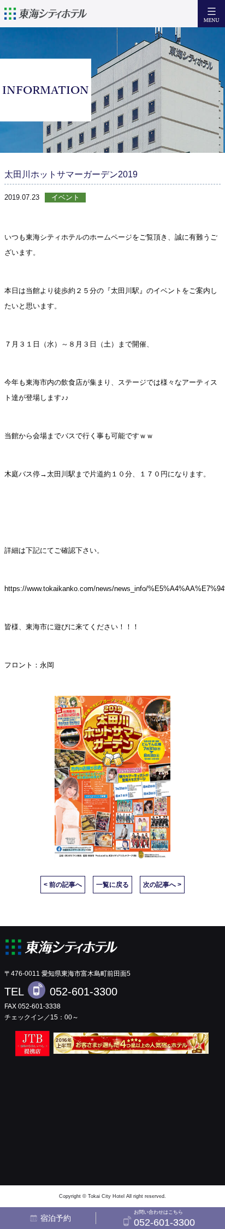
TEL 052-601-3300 (60, 992)
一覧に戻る (112, 884)
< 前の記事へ (63, 884)
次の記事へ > (162, 884)
